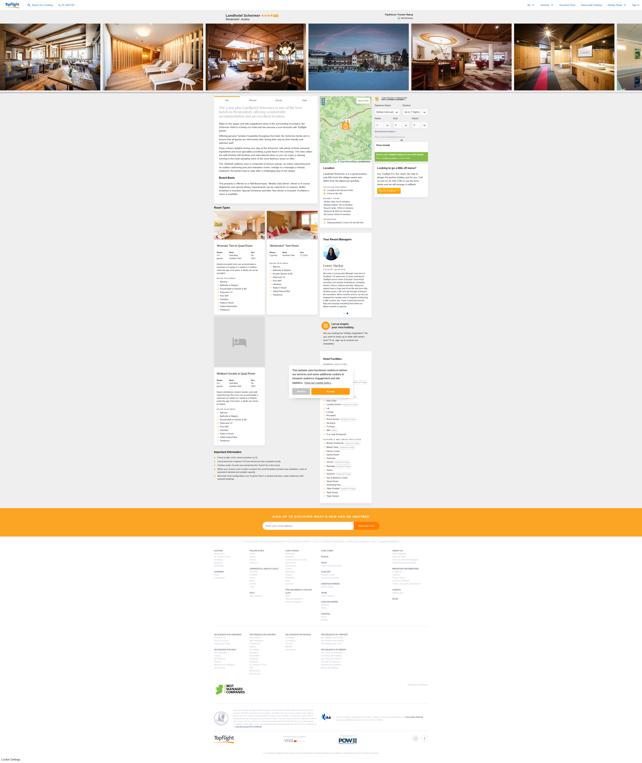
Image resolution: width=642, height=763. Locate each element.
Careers (396, 575)
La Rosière (290, 640)
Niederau (254, 659)
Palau (216, 575)
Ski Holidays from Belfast (332, 640)
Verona (253, 560)
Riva (287, 581)
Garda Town (290, 566)
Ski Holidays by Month (333, 650)
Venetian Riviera (330, 584)
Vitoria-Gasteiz (327, 596)
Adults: (378, 118)
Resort (252, 100)
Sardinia (219, 572)
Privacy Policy (398, 578)
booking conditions (390, 158)
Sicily (324, 563)
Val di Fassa (219, 668)
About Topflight (399, 554)
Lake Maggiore (329, 602)
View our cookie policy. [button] (318, 382)
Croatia (325, 614)
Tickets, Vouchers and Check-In (406, 584)
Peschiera (290, 578)
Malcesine (290, 572)
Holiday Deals (617, 5)
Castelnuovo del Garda (295, 560)
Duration (407, 105)
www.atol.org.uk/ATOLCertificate (248, 727)
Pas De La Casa (221, 640)
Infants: (415, 118)
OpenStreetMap (348, 161)
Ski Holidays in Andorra (228, 634)
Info (227, 100)
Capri (252, 587)
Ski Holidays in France (298, 634)
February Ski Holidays (331, 665)
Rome (252, 554)
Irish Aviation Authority (414, 717)
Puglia (325, 557)
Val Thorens (290, 650)
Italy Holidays (256, 596)
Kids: (395, 118)
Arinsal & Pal (220, 637)
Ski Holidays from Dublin (332, 637)
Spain (324, 593)
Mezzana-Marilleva (294, 599)
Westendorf (255, 671)
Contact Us (397, 572)
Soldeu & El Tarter (222, 643)
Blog (395, 599)
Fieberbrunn (255, 643)
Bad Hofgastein (257, 640)
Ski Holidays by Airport (334, 634)
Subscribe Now (366, 525)
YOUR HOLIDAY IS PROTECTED (394, 98)
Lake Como (327, 551)
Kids (304, 100)
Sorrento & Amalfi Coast (264, 569)
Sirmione (289, 584)
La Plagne (290, 637)
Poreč (323, 617)
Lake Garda (292, 551)
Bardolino (289, 557)
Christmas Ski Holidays (331, 656)
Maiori (252, 578)
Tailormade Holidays (591, 5)
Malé (287, 596)
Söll (251, 668)
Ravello (253, 584)
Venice (253, 557)
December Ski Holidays (331, 653)
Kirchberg (218, 560)
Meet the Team (399, 557)
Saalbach (254, 662)
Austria (218, 551)
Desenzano (290, 563)
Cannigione (219, 578)
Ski (531, 5)
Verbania (325, 605)
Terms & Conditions (401, 581)
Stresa (324, 608)
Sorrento (253, 572)
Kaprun (253, 646)
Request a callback (389, 190)
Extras (279, 100)
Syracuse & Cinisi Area (331, 566)
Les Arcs (289, 643)
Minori (252, 581)
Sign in (635, 5)
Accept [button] (331, 391)
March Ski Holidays (330, 668)
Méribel (288, 646)
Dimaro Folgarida (293, 602)
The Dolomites (220, 653)
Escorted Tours (567, 5)
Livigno (217, 656)
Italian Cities (257, 551)
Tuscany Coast (328, 575)
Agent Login (397, 593)
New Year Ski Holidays (331, 659)
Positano (254, 575)
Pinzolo (217, 662)
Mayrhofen (219, 566)
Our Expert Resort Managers (405, 560)
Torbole (288, 575)
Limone (288, 569)
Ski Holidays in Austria (263, 634)
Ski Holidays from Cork (331, 643)
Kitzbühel (218, 563)
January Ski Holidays (330, 662)
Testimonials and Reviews (404, 563)
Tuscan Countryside (330, 578)
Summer (547, 5)
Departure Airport (383, 105)
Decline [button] (301, 391)
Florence (254, 563)
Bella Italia (290, 554)
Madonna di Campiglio (224, 665)
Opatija (324, 620)
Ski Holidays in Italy (225, 650)
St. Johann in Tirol (222, 557)
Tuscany (326, 572)
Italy (252, 593)
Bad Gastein (255, 637)
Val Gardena (219, 659)
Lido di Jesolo (327, 587)
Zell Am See (219, 554)
